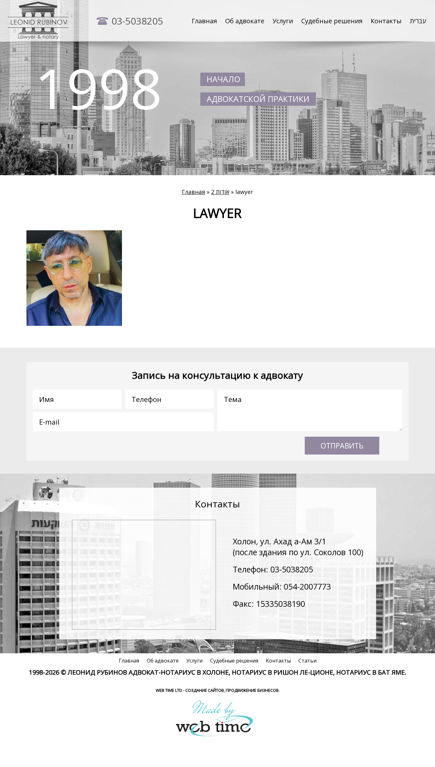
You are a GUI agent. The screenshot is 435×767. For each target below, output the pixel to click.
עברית (418, 21)
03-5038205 (137, 20)
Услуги (283, 21)
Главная (204, 21)
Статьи (307, 660)
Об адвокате (244, 21)
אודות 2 (220, 192)
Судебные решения (331, 21)
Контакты (386, 21)
